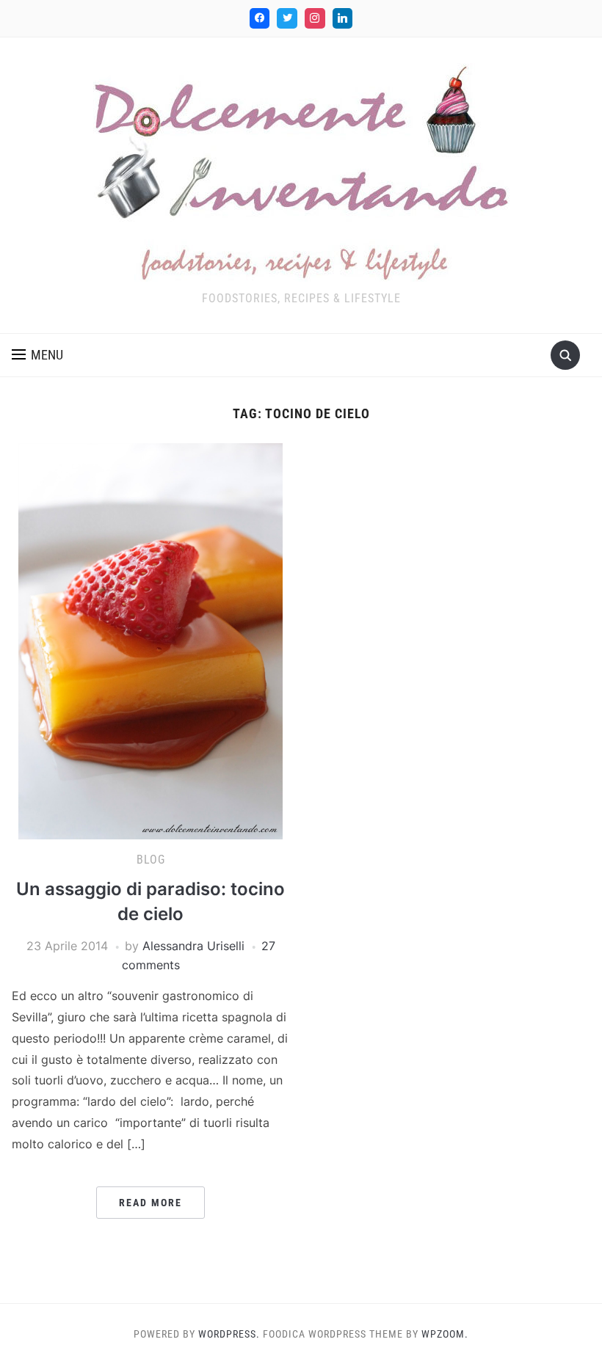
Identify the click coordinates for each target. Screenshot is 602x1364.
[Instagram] (315, 18)
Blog (151, 860)
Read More (150, 1202)
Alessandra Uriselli (193, 945)
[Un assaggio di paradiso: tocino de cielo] (150, 640)
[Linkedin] (343, 18)
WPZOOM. (444, 1334)
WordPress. (229, 1334)
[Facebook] (260, 18)
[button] (37, 355)
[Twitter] (287, 18)
